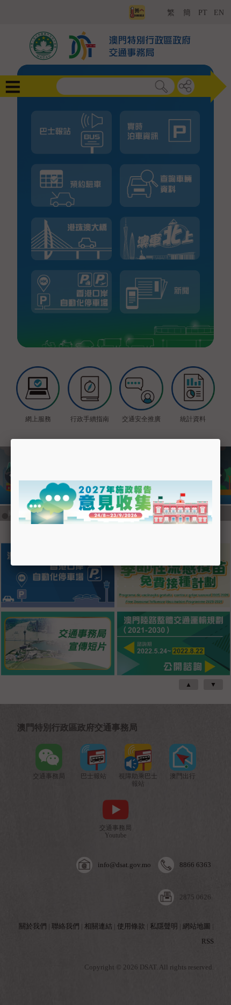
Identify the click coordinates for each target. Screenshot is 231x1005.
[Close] (220, 439)
